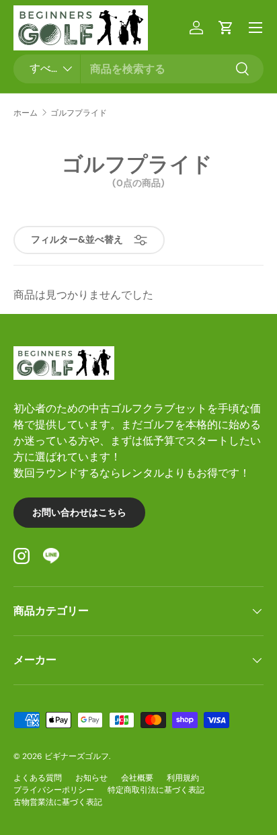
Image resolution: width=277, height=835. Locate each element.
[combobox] (138, 68)
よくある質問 (37, 777)
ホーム (25, 113)
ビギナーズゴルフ (76, 756)
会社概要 (137, 777)
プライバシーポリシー (53, 790)
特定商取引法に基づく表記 (156, 790)
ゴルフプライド (78, 113)
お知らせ (91, 777)
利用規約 (183, 777)
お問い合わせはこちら (79, 512)
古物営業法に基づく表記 (57, 802)
